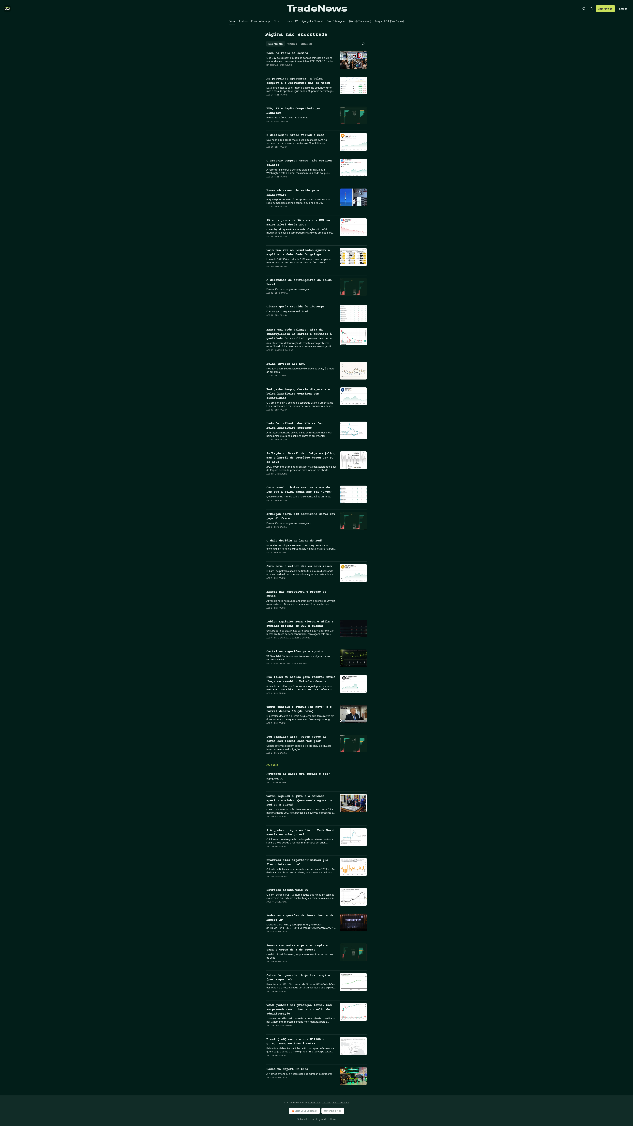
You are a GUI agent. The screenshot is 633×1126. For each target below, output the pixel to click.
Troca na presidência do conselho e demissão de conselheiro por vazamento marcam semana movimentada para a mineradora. (300, 1020)
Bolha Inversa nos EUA (285, 364)
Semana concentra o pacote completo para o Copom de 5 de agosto (297, 948)
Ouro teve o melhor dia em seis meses (299, 566)
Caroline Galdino (284, 350)
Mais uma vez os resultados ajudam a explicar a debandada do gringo (298, 252)
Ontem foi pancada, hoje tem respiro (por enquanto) (298, 977)
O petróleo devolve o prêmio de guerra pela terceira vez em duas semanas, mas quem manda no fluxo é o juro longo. (300, 717)
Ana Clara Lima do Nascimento (290, 663)
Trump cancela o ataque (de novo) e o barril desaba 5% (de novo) (299, 709)
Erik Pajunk (286, 65)
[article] (316, 61)
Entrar (623, 8)
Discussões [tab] (306, 43)
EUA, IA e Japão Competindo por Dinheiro (293, 111)
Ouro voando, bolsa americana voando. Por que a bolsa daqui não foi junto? (299, 490)
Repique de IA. (274, 778)
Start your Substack (306, 1110)
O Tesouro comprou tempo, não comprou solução (299, 163)
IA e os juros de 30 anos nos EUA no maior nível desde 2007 (298, 222)
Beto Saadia (281, 121)
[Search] (584, 8)
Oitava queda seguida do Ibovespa (295, 306)
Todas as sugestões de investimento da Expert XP (299, 918)
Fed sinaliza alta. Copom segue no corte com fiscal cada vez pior (296, 739)
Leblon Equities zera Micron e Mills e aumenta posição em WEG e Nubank (299, 624)
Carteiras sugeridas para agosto (294, 651)
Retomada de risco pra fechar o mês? (298, 774)
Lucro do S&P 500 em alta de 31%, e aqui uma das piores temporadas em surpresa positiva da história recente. (298, 260)
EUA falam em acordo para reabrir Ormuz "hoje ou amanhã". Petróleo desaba (300, 679)
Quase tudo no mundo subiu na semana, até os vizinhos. (298, 496)
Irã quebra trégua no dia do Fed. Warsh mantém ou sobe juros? (300, 832)
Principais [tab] (292, 43)
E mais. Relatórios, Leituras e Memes (287, 117)
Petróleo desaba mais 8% (287, 890)
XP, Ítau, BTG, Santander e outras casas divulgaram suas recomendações (298, 657)
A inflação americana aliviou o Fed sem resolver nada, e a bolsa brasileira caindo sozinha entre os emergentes (299, 434)
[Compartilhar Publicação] (591, 8)
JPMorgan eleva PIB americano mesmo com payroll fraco (300, 516)
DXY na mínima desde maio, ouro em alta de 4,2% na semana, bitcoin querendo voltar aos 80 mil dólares (296, 141)
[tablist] (290, 44)
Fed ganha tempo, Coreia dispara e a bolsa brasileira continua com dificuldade (298, 394)
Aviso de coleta (340, 1102)
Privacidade (314, 1102)
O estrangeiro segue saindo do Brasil (287, 311)
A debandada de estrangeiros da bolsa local (299, 282)
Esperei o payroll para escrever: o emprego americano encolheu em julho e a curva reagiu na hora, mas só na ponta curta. (301, 547)
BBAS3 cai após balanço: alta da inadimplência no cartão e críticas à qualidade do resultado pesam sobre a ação (299, 334)
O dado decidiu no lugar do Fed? (294, 540)
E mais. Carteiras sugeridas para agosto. (289, 289)
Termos (326, 1102)
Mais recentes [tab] (275, 43)
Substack (302, 1119)
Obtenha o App (332, 1110)
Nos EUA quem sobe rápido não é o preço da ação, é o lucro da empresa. (300, 370)
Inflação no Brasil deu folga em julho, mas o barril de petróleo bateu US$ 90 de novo (300, 458)
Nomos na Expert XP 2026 (287, 1069)
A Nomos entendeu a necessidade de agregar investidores (299, 1073)
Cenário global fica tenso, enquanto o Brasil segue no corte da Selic (299, 956)
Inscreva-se (605, 8)
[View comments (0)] (290, 69)
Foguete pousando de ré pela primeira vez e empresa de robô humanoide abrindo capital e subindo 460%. (298, 201)
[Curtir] (268, 69)
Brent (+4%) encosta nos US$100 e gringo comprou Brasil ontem (295, 1041)
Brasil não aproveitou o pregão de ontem (296, 594)
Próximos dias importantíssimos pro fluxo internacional (297, 862)
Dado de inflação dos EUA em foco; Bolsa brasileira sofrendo (296, 426)
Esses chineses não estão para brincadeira (292, 193)
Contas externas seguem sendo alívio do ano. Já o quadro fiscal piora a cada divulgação (299, 747)
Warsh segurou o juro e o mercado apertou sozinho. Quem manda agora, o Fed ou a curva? (299, 800)
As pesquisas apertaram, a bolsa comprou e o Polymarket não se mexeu (298, 81)
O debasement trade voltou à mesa (295, 135)
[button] (232, 21)
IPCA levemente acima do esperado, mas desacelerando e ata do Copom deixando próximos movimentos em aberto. (301, 468)
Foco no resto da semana (287, 53)
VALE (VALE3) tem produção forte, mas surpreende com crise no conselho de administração (299, 1009)
